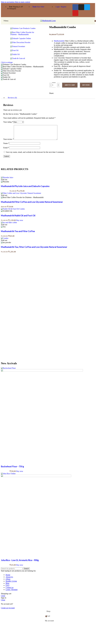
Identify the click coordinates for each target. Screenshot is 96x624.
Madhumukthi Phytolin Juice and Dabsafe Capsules (25, 186)
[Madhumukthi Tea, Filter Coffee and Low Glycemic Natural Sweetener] (4, 238)
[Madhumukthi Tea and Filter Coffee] (9, 222)
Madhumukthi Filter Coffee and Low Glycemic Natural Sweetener (32, 202)
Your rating (8, 122)
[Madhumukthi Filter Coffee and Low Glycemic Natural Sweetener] (21, 193)
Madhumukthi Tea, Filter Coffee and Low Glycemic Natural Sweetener (34, 247)
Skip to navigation (8, 2)
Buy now (86, 85)
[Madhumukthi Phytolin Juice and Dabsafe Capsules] (7, 177)
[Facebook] (75, 7)
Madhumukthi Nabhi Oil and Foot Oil (18, 215)
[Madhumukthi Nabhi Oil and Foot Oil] (13, 209)
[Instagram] (81, 7)
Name (6, 143)
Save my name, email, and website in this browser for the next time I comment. (35, 152)
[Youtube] (75, 13)
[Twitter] (87, 7)
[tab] (12, 97)
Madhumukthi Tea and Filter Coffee (18, 231)
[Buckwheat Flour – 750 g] (8, 368)
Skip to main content (22, 2)
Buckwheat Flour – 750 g (12, 466)
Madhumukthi (59, 41)
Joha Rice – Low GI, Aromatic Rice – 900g (20, 560)
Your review (8, 139)
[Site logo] (48, 21)
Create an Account (8, 608)
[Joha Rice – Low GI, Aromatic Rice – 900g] (8, 474)
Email (6, 148)
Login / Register (61, 7)
